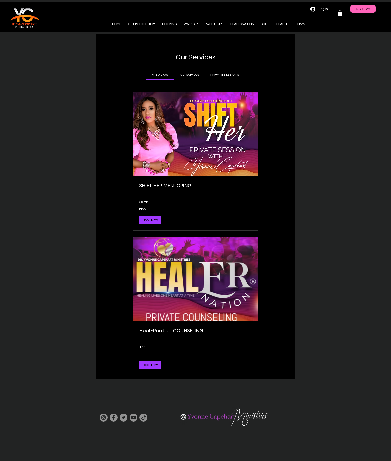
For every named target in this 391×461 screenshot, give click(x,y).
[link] (160, 74)
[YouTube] (133, 418)
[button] (340, 13)
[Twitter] (123, 418)
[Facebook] (114, 418)
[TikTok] (143, 418)
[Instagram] (104, 418)
